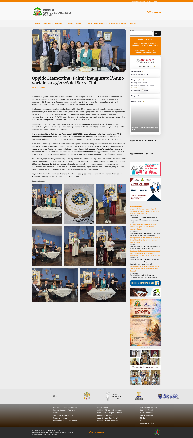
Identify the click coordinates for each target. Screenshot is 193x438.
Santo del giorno (145, 73)
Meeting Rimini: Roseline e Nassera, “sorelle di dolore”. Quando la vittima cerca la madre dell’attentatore (145, 240)
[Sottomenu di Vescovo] (52, 23)
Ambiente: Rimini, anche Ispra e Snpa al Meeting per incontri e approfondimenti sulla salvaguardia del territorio (144, 211)
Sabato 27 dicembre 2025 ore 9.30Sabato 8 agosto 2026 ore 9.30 (145, 45)
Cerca (132, 30)
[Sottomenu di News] (82, 23)
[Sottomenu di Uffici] (72, 23)
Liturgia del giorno (145, 85)
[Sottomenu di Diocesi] (63, 23)
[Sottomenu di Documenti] (106, 23)
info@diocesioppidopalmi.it (41, 432)
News (49, 88)
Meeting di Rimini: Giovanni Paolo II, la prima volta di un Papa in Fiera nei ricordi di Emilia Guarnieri (144, 268)
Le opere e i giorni (145, 116)
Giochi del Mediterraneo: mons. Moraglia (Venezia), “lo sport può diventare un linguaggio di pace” (143, 227)
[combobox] (141, 33)
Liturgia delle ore (145, 96)
